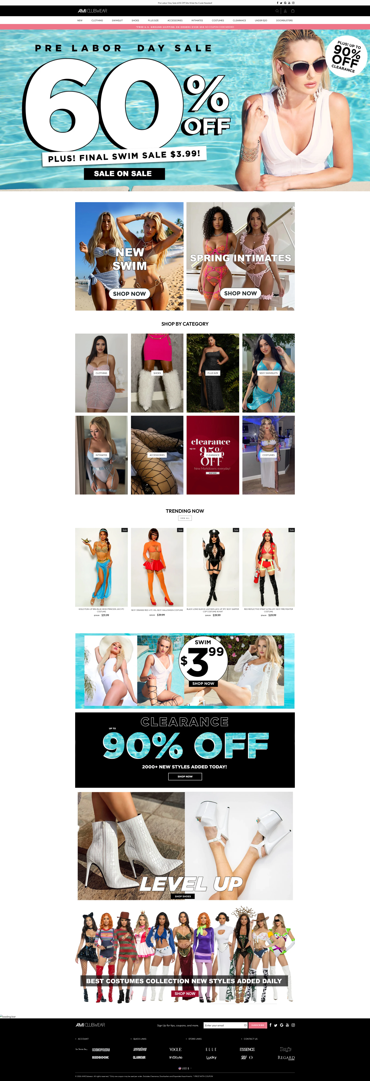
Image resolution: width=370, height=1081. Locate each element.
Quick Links (139, 1038)
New (80, 20)
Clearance (239, 20)
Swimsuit (117, 20)
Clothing (97, 20)
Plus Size (153, 20)
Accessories (175, 20)
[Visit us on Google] (285, 3)
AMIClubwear (87, 1076)
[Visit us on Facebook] (277, 3)
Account (83, 1038)
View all (185, 518)
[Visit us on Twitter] (281, 3)
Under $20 (261, 20)
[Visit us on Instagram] (293, 3)
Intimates (197, 20)
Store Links (194, 1038)
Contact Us (250, 1038)
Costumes (218, 20)
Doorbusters (284, 20)
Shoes (135, 20)
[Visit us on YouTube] (289, 3)
